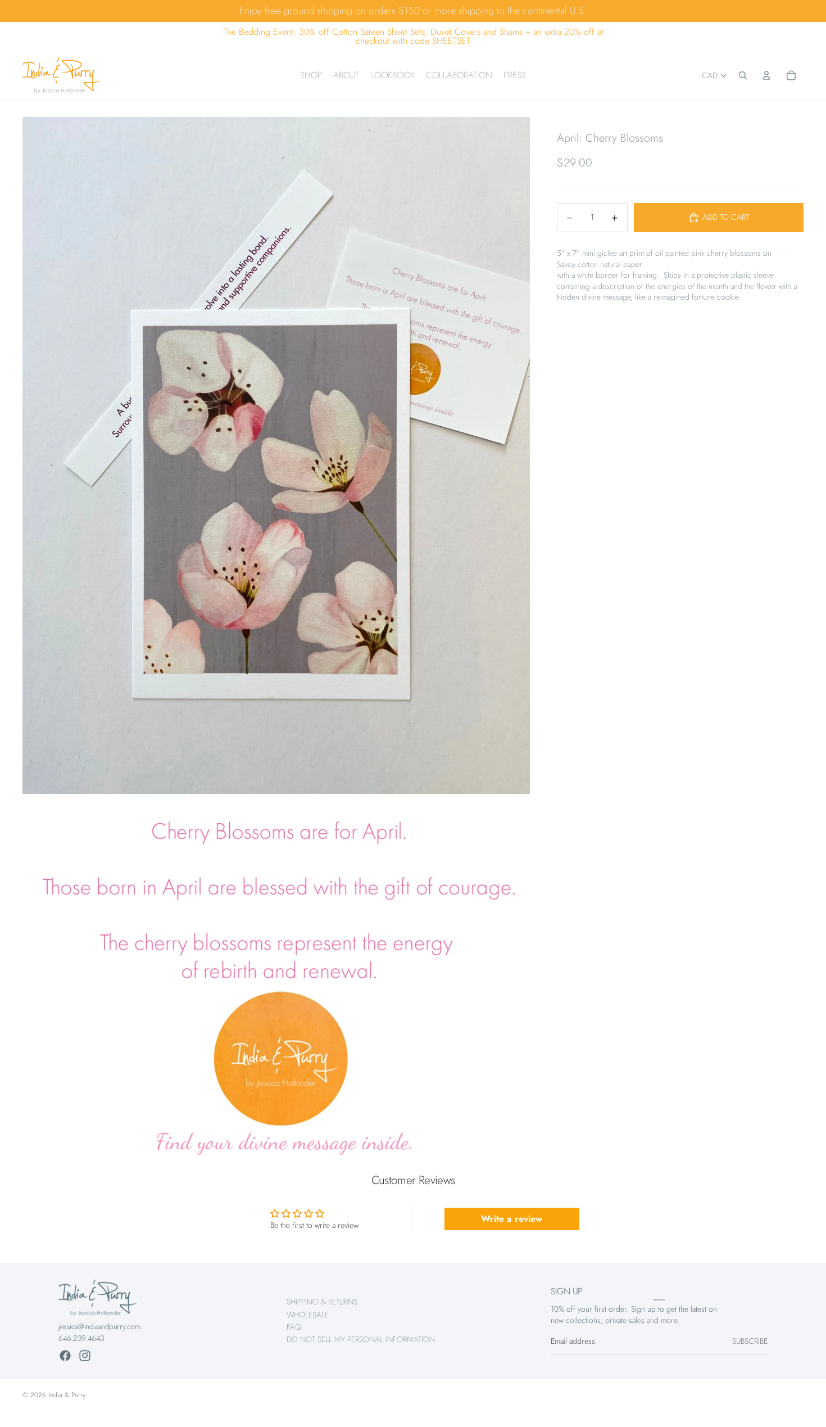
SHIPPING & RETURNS (322, 1301)
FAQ (294, 1327)
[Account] (766, 75)
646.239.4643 (81, 1338)
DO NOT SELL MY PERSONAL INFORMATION (361, 1339)
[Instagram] (85, 1355)
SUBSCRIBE (750, 1341)
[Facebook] (65, 1355)
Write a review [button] (511, 1218)
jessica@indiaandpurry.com (99, 1326)
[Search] (742, 75)
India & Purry (66, 1395)
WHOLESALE (308, 1314)
